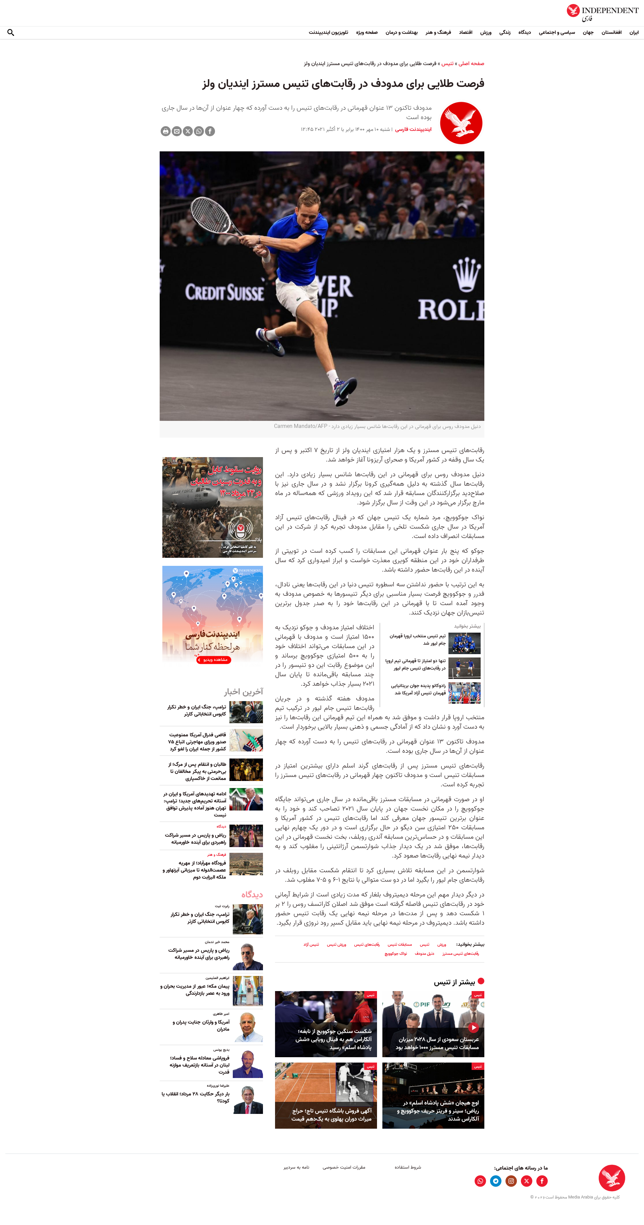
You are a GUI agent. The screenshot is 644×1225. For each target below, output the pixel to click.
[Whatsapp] (199, 131)
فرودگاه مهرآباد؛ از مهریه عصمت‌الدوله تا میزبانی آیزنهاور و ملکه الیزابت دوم (194, 870)
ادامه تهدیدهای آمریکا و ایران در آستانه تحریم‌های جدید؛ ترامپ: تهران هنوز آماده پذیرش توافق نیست (194, 804)
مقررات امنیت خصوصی (344, 1167)
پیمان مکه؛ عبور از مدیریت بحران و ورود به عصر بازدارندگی (194, 989)
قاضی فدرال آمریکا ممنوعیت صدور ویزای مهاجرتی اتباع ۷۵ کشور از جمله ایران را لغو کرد (197, 742)
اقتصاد (465, 33)
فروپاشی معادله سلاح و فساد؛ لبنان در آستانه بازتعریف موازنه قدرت (199, 1065)
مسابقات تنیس (400, 944)
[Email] (177, 131)
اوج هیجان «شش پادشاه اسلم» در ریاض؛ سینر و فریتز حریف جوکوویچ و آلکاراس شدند (438, 1111)
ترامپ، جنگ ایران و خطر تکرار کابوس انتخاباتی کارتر (196, 710)
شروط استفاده (408, 1167)
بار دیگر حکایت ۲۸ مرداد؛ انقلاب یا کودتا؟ (195, 1097)
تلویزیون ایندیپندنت (328, 33)
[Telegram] (495, 1181)
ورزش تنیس (336, 944)
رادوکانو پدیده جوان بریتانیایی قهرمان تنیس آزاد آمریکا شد (418, 689)
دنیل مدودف (424, 953)
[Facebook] (210, 131)
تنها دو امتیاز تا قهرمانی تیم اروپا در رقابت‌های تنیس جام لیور (415, 664)
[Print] (166, 131)
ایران (634, 33)
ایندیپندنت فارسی (413, 129)
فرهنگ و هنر (438, 33)
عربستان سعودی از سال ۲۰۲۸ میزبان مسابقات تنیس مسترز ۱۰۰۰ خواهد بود (437, 1044)
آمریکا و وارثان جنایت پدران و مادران (201, 1025)
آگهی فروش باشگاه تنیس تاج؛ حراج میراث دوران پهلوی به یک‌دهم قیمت (331, 1115)
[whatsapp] (480, 1181)
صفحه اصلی (471, 63)
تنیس (424, 944)
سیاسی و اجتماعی (557, 33)
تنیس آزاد (311, 944)
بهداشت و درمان (402, 33)
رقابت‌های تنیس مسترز (460, 953)
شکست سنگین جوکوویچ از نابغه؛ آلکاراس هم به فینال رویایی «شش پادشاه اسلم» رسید (334, 1039)
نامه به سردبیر (296, 1167)
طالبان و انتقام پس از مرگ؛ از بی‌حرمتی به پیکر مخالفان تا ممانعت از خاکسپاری (197, 772)
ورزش (485, 33)
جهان (588, 33)
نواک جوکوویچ (396, 953)
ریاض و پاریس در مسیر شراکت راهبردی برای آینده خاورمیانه (195, 838)
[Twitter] (188, 131)
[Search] (10, 33)
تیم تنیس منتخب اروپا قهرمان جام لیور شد (418, 640)
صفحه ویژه (367, 33)
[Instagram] (511, 1181)
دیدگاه (525, 33)
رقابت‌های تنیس (367, 944)
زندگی (505, 33)
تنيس (447, 63)
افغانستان (612, 33)
